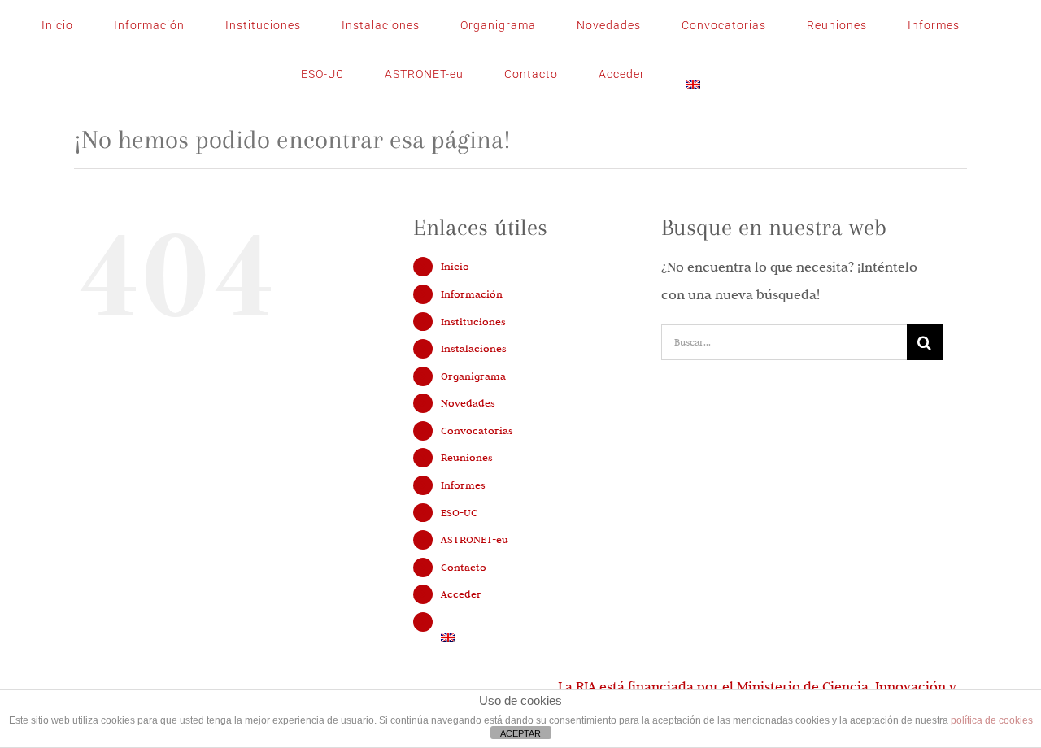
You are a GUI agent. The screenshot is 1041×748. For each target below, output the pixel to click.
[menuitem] (693, 74)
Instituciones (473, 321)
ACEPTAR (520, 733)
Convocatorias (477, 430)
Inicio (455, 265)
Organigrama (473, 375)
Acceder (461, 593)
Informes (463, 484)
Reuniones (467, 456)
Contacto (463, 566)
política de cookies (992, 720)
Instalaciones (474, 347)
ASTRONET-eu (474, 539)
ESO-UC (459, 512)
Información (472, 293)
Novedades (468, 402)
